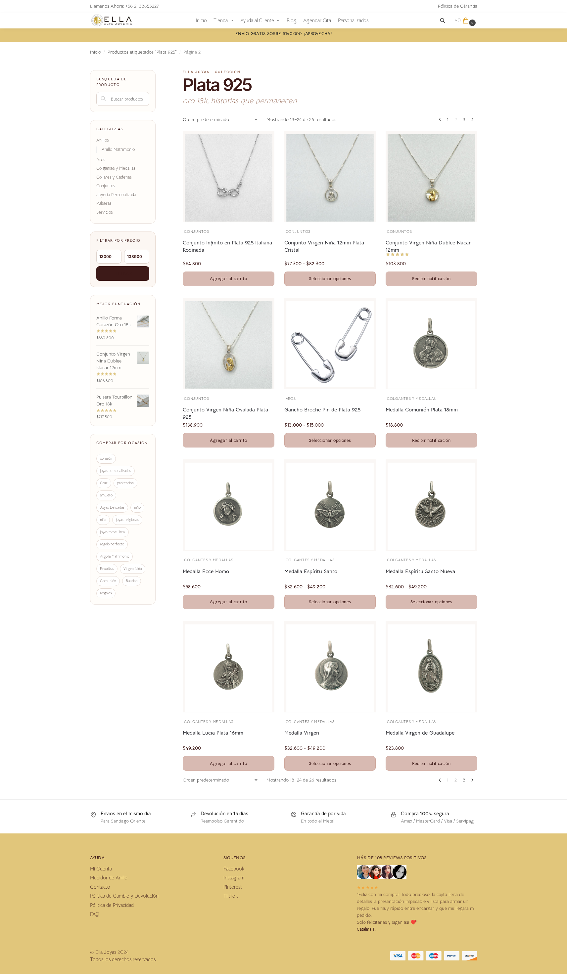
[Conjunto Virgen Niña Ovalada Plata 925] (228, 345)
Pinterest (232, 887)
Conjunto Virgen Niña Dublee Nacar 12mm (428, 246)
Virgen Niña (132, 568)
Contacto (100, 887)
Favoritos (107, 568)
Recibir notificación (431, 278)
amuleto (106, 495)
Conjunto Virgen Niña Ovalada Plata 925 (225, 413)
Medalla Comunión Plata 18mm (422, 409)
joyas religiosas (127, 519)
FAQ (94, 914)
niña (103, 519)
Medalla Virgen (301, 733)
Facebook (233, 869)
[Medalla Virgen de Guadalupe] (431, 668)
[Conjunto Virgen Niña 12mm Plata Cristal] (330, 178)
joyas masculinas (112, 531)
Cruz (104, 483)
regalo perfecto (112, 544)
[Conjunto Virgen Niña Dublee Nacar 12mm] (431, 178)
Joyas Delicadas (112, 507)
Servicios (104, 212)
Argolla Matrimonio (114, 556)
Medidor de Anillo (108, 877)
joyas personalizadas (115, 470)
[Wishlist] (259, 141)
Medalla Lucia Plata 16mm (213, 733)
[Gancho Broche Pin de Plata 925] (330, 344)
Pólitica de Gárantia (457, 6)
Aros (291, 398)
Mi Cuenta (101, 869)
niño (137, 507)
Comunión (108, 580)
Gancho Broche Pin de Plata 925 (322, 409)
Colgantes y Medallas (411, 398)
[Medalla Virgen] (330, 668)
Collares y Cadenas (113, 177)
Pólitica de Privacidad (112, 905)
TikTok (230, 896)
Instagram (233, 877)
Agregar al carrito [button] (228, 278)
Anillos (102, 140)
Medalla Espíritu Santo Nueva (420, 571)
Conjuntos (196, 231)
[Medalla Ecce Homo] (228, 506)
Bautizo (131, 580)
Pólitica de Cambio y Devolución (124, 896)
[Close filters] (158, 74)
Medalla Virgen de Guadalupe (420, 733)
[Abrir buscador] (446, 20)
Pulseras (103, 203)
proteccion (125, 483)
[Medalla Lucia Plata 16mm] (228, 668)
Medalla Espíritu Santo (310, 571)
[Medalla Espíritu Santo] (330, 506)
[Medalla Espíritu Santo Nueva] (431, 506)
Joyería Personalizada (116, 194)
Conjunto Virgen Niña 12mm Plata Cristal (324, 246)
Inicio (95, 52)
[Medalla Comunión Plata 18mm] (431, 345)
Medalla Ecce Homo (206, 571)
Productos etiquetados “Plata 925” (142, 52)
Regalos (106, 593)
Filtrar (122, 273)
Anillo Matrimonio (118, 149)
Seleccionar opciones (330, 278)
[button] (465, 20)
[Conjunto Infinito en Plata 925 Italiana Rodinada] (228, 178)
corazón (106, 458)
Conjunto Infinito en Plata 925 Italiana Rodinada (227, 246)
